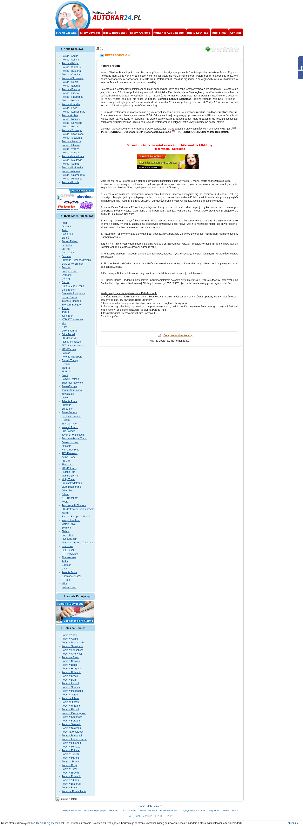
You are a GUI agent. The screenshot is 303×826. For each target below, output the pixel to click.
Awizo (65, 230)
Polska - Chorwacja (72, 78)
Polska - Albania (71, 171)
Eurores (66, 267)
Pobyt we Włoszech (72, 650)
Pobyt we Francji (71, 657)
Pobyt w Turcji (69, 769)
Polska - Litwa (69, 108)
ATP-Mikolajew (70, 553)
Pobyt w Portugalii (72, 735)
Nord (64, 327)
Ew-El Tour (68, 535)
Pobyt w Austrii (70, 638)
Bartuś (65, 237)
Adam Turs (68, 490)
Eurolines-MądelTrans (74, 438)
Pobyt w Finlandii (71, 743)
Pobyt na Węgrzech (72, 731)
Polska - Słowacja (72, 130)
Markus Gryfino (70, 475)
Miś (64, 323)
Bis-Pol (66, 248)
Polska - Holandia (72, 100)
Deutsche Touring (71, 416)
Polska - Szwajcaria (73, 134)
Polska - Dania (70, 82)
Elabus (65, 531)
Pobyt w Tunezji (70, 754)
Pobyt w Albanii (70, 780)
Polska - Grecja (70, 93)
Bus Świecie (68, 431)
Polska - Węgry (70, 148)
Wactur (65, 512)
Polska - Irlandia (71, 104)
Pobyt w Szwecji (71, 687)
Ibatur (65, 561)
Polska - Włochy (71, 152)
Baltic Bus (67, 234)
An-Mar (66, 460)
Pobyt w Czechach (72, 716)
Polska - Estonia (71, 85)
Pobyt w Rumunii (71, 776)
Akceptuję (293, 823)
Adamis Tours (69, 401)
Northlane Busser (71, 576)
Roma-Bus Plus (70, 449)
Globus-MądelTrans (73, 286)
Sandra (66, 367)
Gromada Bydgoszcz (73, 293)
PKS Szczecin (69, 538)
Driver (65, 568)
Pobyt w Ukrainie (71, 705)
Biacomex (67, 464)
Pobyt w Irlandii (70, 683)
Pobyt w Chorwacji (72, 653)
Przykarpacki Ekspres (74, 505)
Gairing (66, 278)
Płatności (113, 810)
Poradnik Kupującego (95, 810)
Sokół (65, 375)
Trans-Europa (69, 386)
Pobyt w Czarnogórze (74, 713)
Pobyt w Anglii (69, 635)
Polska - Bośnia (70, 182)
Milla (64, 583)
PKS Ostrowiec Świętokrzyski (78, 509)
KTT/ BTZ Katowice (72, 319)
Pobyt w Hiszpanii (72, 668)
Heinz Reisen (69, 297)
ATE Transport (70, 498)
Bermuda (67, 245)
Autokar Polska (70, 442)
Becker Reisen (70, 241)
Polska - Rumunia (72, 178)
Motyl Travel (68, 479)
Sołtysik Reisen (70, 379)
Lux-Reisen (68, 550)
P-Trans (66, 579)
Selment (66, 527)
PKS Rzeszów (70, 453)
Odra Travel (68, 334)
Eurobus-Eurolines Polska (76, 260)
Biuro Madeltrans (71, 486)
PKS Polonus (69, 468)
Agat (64, 222)
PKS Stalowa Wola (72, 345)
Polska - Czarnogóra (73, 175)
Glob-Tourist (68, 289)
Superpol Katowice (72, 382)
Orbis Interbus (69, 330)
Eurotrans (67, 408)
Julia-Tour (67, 315)
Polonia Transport (72, 356)
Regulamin (214, 810)
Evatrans (67, 274)
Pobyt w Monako (71, 746)
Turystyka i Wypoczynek (193, 810)
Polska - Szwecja (71, 141)
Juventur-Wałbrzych (73, 434)
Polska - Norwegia (72, 122)
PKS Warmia (69, 349)
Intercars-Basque (71, 304)
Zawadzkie (68, 393)
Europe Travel (70, 271)
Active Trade (69, 457)
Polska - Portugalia (72, 167)
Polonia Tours (69, 572)
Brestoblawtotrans (72, 483)
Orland (65, 494)
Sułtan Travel (69, 587)
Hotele (226, 810)
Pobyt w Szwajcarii (72, 646)
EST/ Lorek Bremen (72, 263)
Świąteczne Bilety (148, 810)
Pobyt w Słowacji (71, 724)
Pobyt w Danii (69, 679)
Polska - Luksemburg (73, 111)
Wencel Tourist (70, 427)
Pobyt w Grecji (70, 676)
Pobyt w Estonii (70, 709)
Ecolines (66, 256)
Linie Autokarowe (168, 810)
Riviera (66, 419)
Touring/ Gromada (72, 390)
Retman (66, 364)
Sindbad (66, 371)
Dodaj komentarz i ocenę (178, 335)
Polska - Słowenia (72, 137)
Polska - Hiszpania (72, 96)
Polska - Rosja (70, 126)
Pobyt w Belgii (70, 664)
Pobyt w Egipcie (71, 750)
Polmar (66, 353)
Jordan (65, 308)
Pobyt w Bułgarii (71, 720)
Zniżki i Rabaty (128, 810)
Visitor (65, 397)
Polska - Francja (71, 89)
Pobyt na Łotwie (71, 702)
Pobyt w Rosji (69, 765)
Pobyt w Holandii (71, 672)
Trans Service (69, 412)
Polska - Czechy (71, 74)
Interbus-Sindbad (71, 300)
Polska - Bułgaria (71, 70)
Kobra (65, 501)
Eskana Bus (68, 472)
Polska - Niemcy (71, 119)
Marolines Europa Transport (77, 542)
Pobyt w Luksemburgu (74, 739)
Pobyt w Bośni (70, 787)
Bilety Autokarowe (72, 810)
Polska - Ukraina (71, 145)
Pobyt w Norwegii (71, 661)
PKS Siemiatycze (71, 341)
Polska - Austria (70, 59)
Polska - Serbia (70, 163)
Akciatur (66, 445)
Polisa (235, 810)
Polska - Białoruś (71, 67)
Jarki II (65, 312)
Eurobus (66, 405)
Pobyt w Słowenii (71, 728)
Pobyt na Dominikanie (74, 791)
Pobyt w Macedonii (72, 690)
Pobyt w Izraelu (70, 772)
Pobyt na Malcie (71, 761)
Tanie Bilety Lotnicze (150, 806)
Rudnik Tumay (70, 360)
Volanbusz (67, 546)
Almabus (67, 226)
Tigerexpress (69, 557)
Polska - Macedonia (73, 156)
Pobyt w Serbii (70, 694)
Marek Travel (69, 524)
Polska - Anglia (70, 56)
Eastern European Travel (76, 516)
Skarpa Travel (69, 423)
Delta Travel (68, 252)
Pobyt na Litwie (70, 698)
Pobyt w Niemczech (73, 642)
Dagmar (66, 564)
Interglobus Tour (71, 520)
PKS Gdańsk (69, 338)
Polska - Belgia (70, 63)
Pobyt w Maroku (71, 757)
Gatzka (65, 282)
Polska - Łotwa (70, 115)
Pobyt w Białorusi (71, 783)
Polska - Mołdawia (72, 160)
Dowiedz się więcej (47, 823)
